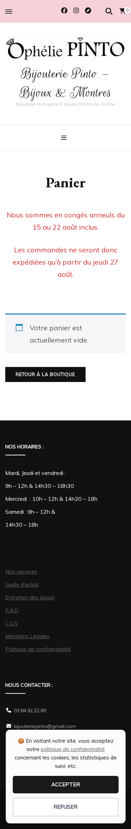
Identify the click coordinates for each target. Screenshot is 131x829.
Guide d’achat (22, 584)
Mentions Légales (27, 636)
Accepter (65, 784)
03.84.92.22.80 (30, 710)
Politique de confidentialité (38, 649)
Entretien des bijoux (29, 597)
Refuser (65, 806)
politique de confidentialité (73, 749)
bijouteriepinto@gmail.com (45, 726)
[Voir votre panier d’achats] (122, 11)
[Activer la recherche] (108, 11)
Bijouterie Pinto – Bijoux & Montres (66, 83)
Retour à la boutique (45, 374)
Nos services (21, 571)
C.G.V (11, 623)
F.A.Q (12, 610)
